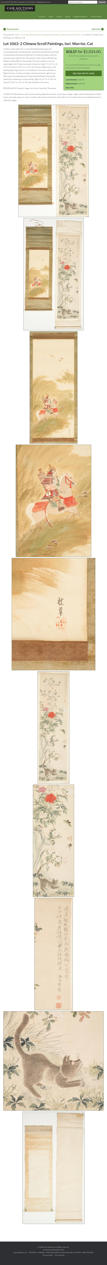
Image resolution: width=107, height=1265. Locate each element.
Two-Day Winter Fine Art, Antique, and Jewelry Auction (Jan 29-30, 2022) (51, 35)
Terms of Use (59, 1255)
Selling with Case (83, 73)
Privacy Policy (48, 1255)
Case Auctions (20, 8)
